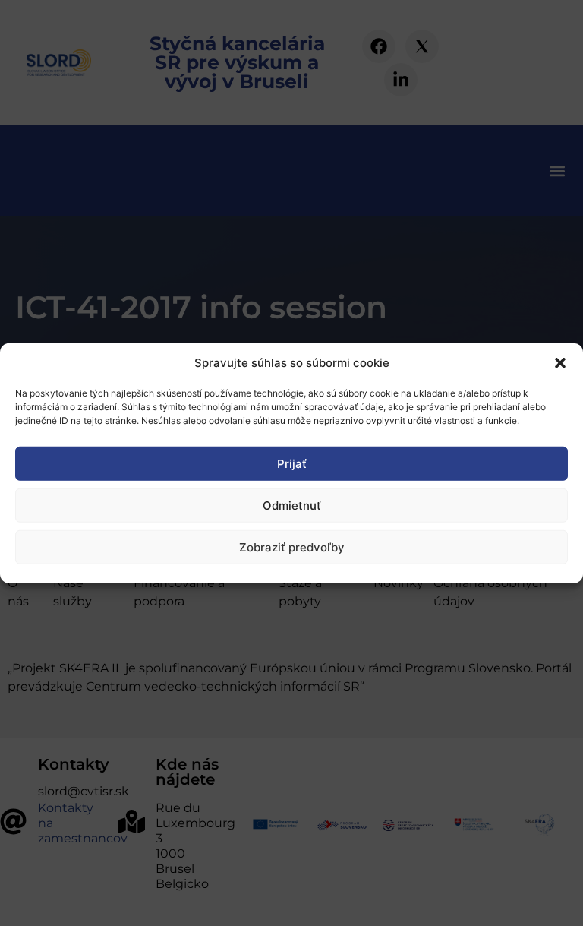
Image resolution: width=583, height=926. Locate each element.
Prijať (292, 463)
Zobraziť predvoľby (292, 546)
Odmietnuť (292, 505)
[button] (560, 363)
